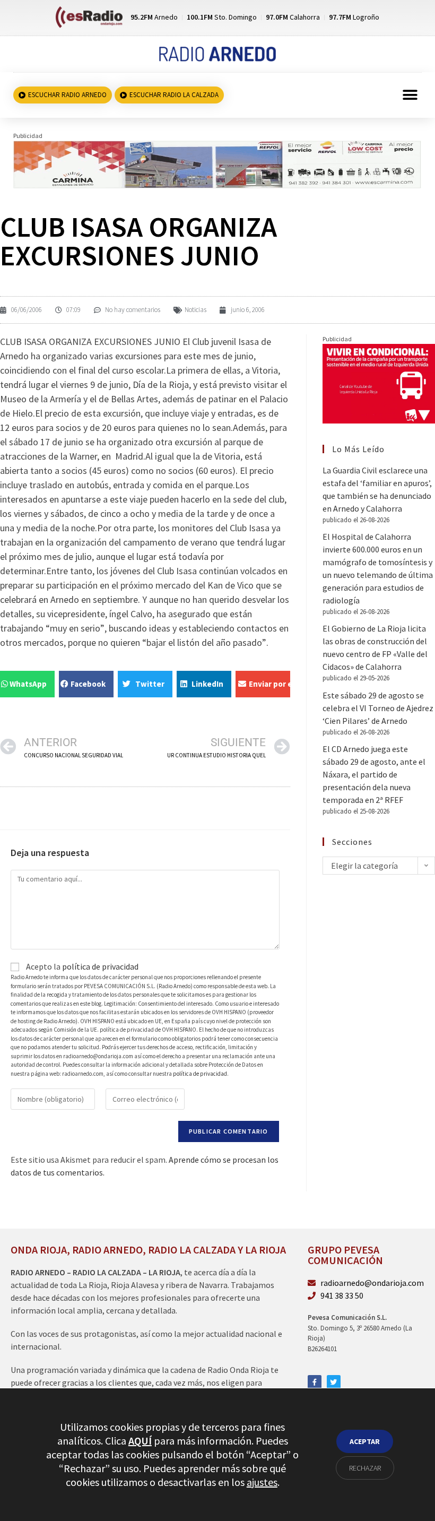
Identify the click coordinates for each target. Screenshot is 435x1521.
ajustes (262, 1482)
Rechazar (365, 1468)
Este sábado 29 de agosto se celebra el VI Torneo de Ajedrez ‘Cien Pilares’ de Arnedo (378, 708)
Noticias (195, 309)
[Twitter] (334, 1382)
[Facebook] (314, 1382)
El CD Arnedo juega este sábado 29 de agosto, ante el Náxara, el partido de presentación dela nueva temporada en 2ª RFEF (374, 774)
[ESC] (217, 163)
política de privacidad (100, 966)
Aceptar (365, 1441)
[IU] (379, 382)
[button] (410, 95)
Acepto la (81, 966)
